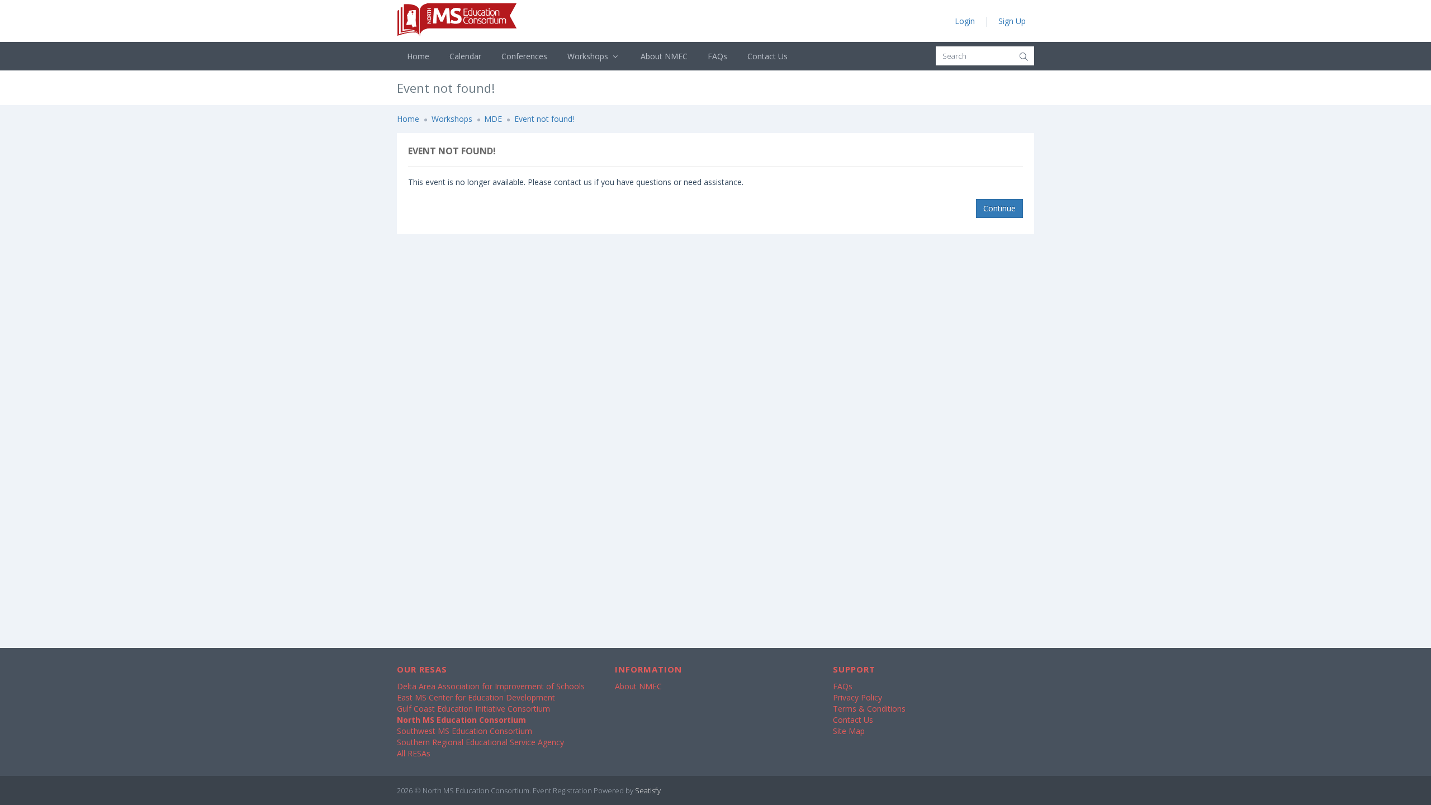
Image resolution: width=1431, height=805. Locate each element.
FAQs (717, 56)
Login (965, 21)
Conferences (524, 56)
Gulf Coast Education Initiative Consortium (473, 708)
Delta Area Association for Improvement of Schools (491, 686)
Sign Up (1012, 21)
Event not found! (544, 118)
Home (418, 56)
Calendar (465, 56)
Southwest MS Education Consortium (464, 731)
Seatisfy (648, 790)
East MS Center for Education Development (476, 697)
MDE (493, 118)
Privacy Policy (857, 697)
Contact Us (767, 56)
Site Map (849, 731)
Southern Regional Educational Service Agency (480, 742)
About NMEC (664, 56)
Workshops (588, 56)
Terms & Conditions (869, 708)
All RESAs (413, 753)
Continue (999, 208)
